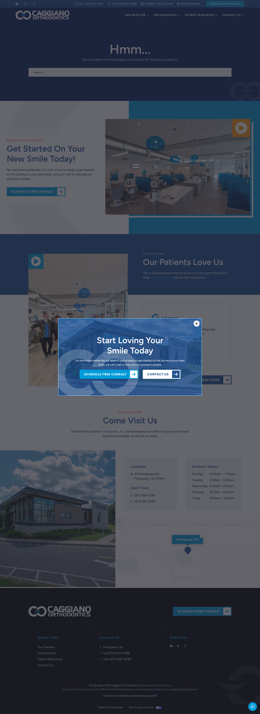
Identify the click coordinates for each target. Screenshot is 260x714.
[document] (130, 357)
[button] (197, 323)
